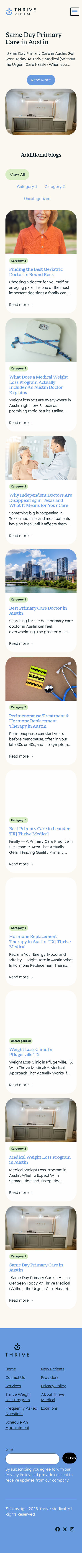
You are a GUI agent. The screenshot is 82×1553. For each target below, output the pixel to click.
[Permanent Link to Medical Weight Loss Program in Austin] (41, 1120)
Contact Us (15, 1377)
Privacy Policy (53, 1386)
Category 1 (27, 186)
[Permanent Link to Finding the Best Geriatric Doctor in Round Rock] (41, 232)
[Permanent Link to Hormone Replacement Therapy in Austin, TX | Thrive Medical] (41, 899)
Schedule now (41, 1543)
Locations (49, 1408)
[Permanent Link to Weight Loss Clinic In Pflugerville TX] (41, 1012)
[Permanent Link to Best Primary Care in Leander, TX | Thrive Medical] (41, 791)
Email (9, 1449)
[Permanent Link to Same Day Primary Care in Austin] (41, 1228)
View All (17, 174)
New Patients (52, 1369)
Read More (41, 80)
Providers (50, 1377)
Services (13, 1386)
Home (10, 1369)
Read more (19, 304)
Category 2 (55, 186)
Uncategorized (37, 198)
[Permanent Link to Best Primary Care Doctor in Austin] (41, 571)
